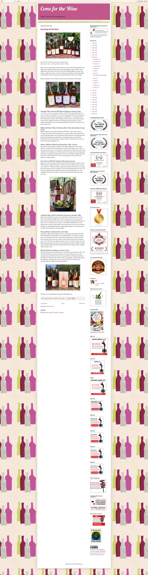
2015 (93, 99)
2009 (93, 114)
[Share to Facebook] (73, 298)
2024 (93, 48)
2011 (93, 109)
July (95, 71)
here (71, 294)
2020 (93, 57)
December (96, 59)
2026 (93, 43)
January (96, 87)
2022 (93, 52)
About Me (47, 21)
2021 (93, 55)
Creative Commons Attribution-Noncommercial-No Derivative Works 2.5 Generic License (98, 552)
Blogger (80, 564)
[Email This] (68, 298)
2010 (93, 111)
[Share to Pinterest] (74, 298)
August (95, 68)
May (95, 78)
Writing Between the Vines (85, 21)
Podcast (97, 21)
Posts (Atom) (50, 306)
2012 (93, 106)
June (95, 73)
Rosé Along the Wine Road (49, 29)
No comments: (61, 298)
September (96, 66)
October (96, 64)
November (96, 61)
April (95, 80)
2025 (93, 45)
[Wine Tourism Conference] (99, 525)
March (95, 83)
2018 (93, 93)
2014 (93, 102)
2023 (93, 50)
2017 (93, 95)
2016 (93, 97)
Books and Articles (58, 21)
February (96, 85)
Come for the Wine (59, 8)
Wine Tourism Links (70, 21)
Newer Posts (44, 303)
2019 (93, 90)
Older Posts (82, 303)
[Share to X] (71, 298)
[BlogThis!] (69, 298)
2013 (93, 104)
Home (40, 21)
